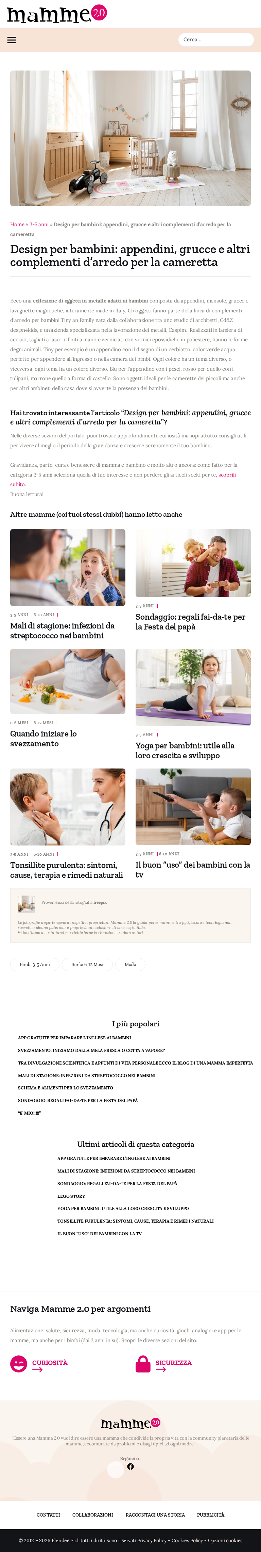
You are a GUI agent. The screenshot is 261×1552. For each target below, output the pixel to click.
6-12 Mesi (43, 722)
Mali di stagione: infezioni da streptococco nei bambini (62, 630)
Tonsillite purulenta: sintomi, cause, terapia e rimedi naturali (66, 870)
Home (17, 224)
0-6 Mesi (19, 722)
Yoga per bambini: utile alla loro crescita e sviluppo (185, 750)
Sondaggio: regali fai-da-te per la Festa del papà (190, 621)
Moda (130, 964)
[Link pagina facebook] (130, 1467)
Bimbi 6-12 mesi (87, 964)
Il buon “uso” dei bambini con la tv (193, 869)
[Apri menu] (13, 40)
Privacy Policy (152, 1540)
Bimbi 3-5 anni (35, 964)
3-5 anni (39, 224)
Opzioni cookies (225, 1540)
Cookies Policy (187, 1540)
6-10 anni (44, 614)
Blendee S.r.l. (66, 1540)
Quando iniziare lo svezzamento (43, 738)
